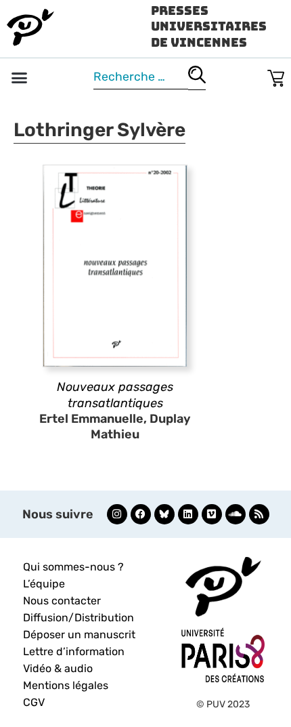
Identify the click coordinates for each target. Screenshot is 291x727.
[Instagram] (117, 514)
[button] (19, 78)
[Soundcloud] (235, 514)
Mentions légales (65, 685)
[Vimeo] (212, 514)
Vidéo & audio (58, 668)
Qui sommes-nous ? (73, 566)
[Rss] (259, 514)
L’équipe (44, 583)
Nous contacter (62, 600)
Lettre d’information (74, 651)
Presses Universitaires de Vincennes (209, 26)
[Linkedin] (188, 514)
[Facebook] (141, 514)
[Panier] (275, 75)
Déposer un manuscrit (79, 634)
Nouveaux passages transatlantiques (115, 394)
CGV (34, 702)
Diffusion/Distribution (78, 617)
